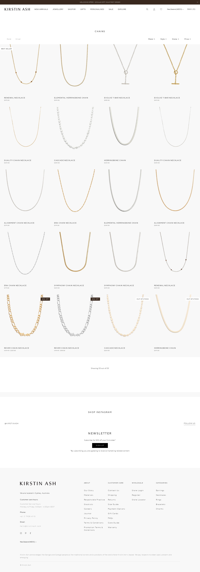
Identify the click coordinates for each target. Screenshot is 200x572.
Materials (88, 495)
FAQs (110, 518)
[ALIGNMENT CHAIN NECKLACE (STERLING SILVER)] (25, 200)
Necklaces (161, 495)
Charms (160, 509)
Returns (112, 500)
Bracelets (161, 504)
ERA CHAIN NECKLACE (65, 223)
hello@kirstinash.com (30, 526)
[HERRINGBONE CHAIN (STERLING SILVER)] (125, 138)
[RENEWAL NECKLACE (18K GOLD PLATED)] (25, 75)
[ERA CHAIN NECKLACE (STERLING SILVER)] (25, 263)
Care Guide (113, 523)
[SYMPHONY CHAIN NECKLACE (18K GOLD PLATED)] (75, 263)
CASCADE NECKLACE (64, 160)
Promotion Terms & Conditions (93, 528)
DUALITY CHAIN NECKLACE (17, 160)
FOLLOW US (189, 423)
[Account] (154, 9)
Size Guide (113, 504)
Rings (158, 500)
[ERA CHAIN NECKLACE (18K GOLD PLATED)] (75, 200)
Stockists (88, 504)
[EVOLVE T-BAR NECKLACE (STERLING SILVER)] (125, 75)
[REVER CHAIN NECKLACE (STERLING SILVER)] (75, 326)
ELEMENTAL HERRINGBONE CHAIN (71, 98)
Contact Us (113, 490)
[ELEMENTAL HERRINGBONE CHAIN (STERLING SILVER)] (125, 200)
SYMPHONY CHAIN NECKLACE (69, 285)
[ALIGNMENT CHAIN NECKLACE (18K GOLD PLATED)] (175, 200)
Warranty (112, 527)
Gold (9, 39)
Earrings (160, 490)
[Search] (147, 9)
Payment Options (116, 509)
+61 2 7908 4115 (28, 516)
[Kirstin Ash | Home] (17, 9)
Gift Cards (113, 513)
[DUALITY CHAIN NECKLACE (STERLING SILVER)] (175, 138)
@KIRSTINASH (12, 423)
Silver (18, 39)
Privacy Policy (91, 518)
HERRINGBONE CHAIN (115, 160)
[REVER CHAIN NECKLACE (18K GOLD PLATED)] (25, 326)
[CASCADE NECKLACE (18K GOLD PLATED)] (125, 326)
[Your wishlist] (161, 9)
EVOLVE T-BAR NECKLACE (117, 98)
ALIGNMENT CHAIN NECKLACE (19, 223)
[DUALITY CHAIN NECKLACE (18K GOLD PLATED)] (25, 138)
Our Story (89, 490)
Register (136, 495)
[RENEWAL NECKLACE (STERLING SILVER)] (175, 263)
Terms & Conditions (93, 523)
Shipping (112, 495)
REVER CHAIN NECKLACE (16, 348)
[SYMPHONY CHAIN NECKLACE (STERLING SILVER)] (125, 263)
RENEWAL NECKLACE (14, 98)
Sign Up (100, 445)
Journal (87, 513)
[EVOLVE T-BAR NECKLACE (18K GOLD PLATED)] (175, 75)
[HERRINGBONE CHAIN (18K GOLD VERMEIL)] (175, 326)
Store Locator (139, 500)
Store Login (138, 490)
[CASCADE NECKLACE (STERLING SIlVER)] (75, 138)
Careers (88, 509)
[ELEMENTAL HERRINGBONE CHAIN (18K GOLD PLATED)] (75, 75)
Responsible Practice (94, 500)
